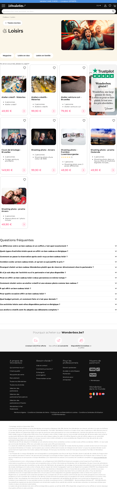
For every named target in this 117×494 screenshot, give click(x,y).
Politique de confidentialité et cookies (64, 412)
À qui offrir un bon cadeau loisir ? (15, 289)
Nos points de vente (17, 374)
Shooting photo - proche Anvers (13, 210)
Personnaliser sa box (43, 378)
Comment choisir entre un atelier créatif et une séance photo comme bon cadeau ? (39, 283)
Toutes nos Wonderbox (18, 381)
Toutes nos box (14, 23)
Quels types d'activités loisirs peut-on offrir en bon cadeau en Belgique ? (34, 251)
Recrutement (14, 378)
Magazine (7, 56)
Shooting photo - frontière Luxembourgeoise (70, 152)
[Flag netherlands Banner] (103, 394)
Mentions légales (20, 412)
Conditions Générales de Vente (38, 412)
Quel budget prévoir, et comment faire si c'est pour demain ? (28, 299)
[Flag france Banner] (97, 394)
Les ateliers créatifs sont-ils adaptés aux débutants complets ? (29, 310)
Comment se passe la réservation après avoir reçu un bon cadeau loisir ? (34, 257)
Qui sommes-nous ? (17, 367)
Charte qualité (15, 371)
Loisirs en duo (24, 56)
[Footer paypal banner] (92, 376)
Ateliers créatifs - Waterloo (39, 98)
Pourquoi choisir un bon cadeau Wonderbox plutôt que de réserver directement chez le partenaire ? (47, 267)
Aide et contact (41, 365)
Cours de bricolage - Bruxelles (11, 151)
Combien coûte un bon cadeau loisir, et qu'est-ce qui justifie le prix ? (32, 262)
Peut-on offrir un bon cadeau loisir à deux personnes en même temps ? (33, 278)
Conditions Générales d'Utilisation (91, 412)
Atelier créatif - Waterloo (13, 97)
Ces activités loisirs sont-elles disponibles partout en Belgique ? (30, 304)
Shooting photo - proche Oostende (102, 151)
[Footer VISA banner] (92, 370)
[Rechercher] (113, 11)
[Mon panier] (114, 6)
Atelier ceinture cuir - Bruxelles (71, 98)
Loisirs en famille (43, 56)
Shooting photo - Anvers (43, 150)
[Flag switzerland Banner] (100, 394)
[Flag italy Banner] (93, 394)
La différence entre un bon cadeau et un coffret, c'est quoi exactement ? (34, 246)
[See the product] (24, 111)
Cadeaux (6, 17)
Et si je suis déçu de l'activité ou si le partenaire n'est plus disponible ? (33, 273)
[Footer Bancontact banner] (98, 370)
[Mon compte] (105, 6)
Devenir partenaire (69, 367)
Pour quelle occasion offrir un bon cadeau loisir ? (23, 294)
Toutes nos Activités (17, 385)
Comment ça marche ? (44, 369)
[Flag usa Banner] (90, 396)
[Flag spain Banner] (90, 394)
